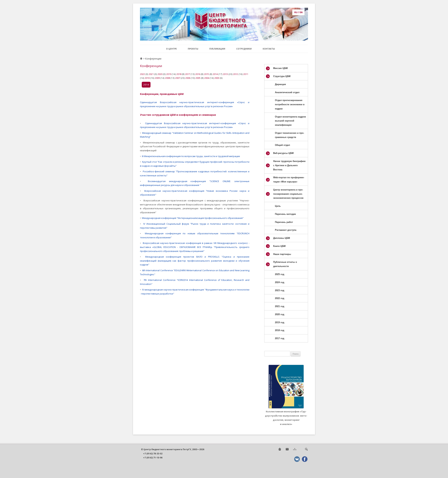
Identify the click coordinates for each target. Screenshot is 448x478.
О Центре (171, 48)
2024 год (279, 282)
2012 (235, 74)
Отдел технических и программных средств (289, 135)
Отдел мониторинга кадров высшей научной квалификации (290, 120)
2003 (216, 77)
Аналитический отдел (287, 92)
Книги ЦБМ (279, 246)
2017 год (279, 338)
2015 (206, 74)
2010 (147, 77)
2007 (177, 77)
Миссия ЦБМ (280, 68)
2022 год (279, 298)
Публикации (217, 48)
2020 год (279, 314)
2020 (160, 74)
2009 (157, 77)
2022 (142, 74)
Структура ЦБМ (281, 76)
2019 (168, 74)
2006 (187, 77)
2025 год (279, 274)
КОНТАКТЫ (269, 48)
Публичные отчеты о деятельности (285, 264)
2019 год (279, 322)
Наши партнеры (282, 254)
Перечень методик (285, 214)
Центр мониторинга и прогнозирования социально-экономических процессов (288, 193)
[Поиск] (306, 450)
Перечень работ (284, 222)
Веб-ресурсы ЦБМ (283, 153)
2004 (206, 77)
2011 (245, 74)
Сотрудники (244, 48)
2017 (187, 74)
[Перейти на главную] (141, 58)
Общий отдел (282, 145)
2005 (197, 77)
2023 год (279, 290)
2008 (167, 77)
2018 (178, 74)
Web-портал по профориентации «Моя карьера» (288, 179)
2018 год (279, 330)
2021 (151, 74)
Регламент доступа (285, 230)
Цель (278, 206)
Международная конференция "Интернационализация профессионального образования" (193, 218)
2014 (215, 74)
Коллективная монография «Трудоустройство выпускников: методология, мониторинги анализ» (286, 417)
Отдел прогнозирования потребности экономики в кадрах (289, 104)
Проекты (193, 48)
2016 (197, 74)
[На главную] (279, 450)
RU (296, 12)
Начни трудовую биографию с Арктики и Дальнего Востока (289, 165)
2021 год (279, 306)
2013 (225, 74)
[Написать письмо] (287, 450)
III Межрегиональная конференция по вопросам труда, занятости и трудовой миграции (191, 156)
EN (301, 12)
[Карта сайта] (294, 450)
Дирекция (280, 84)
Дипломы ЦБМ (281, 238)
